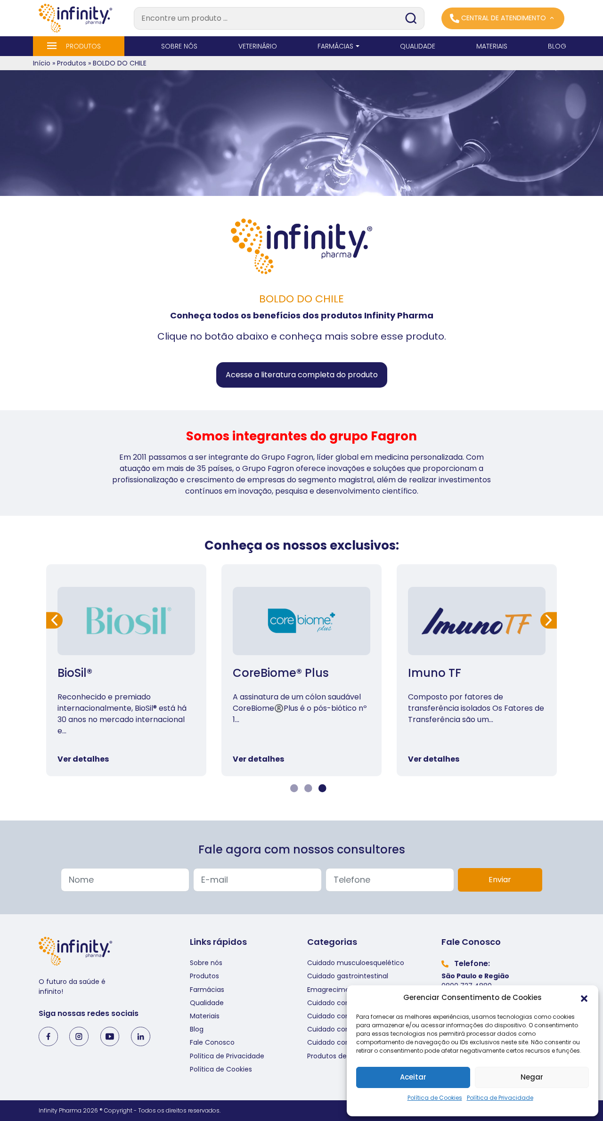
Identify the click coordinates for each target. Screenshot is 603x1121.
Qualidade (207, 1002)
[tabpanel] (126, 670)
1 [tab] (293, 788)
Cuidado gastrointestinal (347, 976)
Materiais (205, 1016)
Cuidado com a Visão (342, 1042)
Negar (532, 1077)
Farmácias (207, 989)
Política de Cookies (434, 1098)
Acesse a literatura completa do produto (302, 374)
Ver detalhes (83, 759)
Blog (197, 1029)
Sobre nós (206, 962)
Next (548, 620)
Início (41, 63)
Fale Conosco (212, 1042)
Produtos (71, 63)
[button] (584, 998)
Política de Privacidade (500, 1098)
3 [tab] (321, 788)
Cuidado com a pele (341, 1002)
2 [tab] (307, 788)
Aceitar (413, 1077)
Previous (54, 620)
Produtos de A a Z (336, 1056)
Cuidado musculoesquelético (355, 962)
